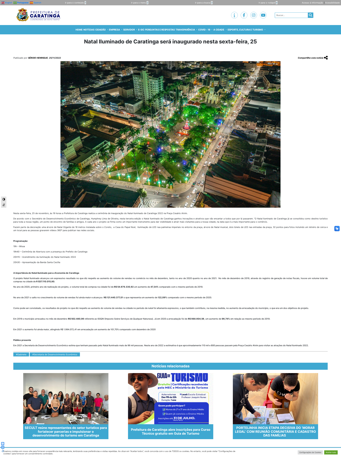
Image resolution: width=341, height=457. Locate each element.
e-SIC (141, 29)
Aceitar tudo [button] (331, 452)
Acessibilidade (332, 2)
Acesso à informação (312, 2)
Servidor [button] (129, 29)
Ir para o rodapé (268, 2)
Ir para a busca (203, 2)
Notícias (88, 29)
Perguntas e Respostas (160, 29)
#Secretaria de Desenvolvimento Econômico (54, 354)
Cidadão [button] (100, 29)
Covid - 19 (204, 29)
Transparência (185, 29)
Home (79, 29)
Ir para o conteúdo (75, 2)
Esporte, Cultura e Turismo (245, 29)
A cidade (218, 29)
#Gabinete (21, 354)
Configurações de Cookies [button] (310, 452)
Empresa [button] (114, 29)
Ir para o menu (139, 2)
